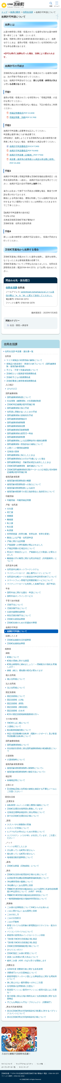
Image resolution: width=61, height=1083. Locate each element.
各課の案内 (15, 12)
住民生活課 (28, 12)
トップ (4, 12)
